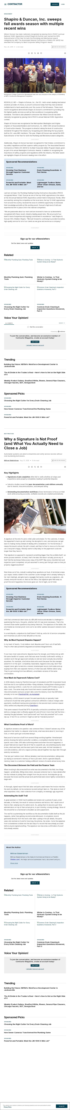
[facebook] (29, 53)
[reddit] (38, 53)
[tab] (9, 317)
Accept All (61, 1106)
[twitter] (35, 53)
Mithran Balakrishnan (11, 454)
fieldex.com (15, 853)
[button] (5, 4)
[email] (41, 53)
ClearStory (33, 699)
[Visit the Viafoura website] (61, 325)
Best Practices (9, 427)
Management (8, 14)
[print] (65, 53)
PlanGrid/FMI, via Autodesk (29, 688)
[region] (35, 321)
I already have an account (35, 339)
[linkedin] (32, 53)
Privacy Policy (7, 1107)
